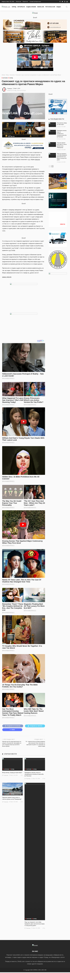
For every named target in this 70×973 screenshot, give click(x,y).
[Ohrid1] (35, 945)
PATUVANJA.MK (50, 7)
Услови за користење (35, 1)
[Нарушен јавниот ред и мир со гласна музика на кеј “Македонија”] (12, 789)
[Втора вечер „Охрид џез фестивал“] (12, 764)
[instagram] (65, 1)
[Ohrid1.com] (6, 7)
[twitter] (62, 1)
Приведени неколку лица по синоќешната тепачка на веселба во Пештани (34, 774)
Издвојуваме (31, 7)
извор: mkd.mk (6, 277)
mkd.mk (37, 159)
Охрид (14, 7)
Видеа (59, 7)
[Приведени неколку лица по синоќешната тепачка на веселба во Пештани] (35, 764)
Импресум (18, 1)
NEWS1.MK (40, 7)
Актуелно (6, 769)
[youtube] (67, 1)
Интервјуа (21, 7)
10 (44, 778)
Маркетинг (25, 1)
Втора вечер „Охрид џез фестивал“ (12, 772)
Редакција (9, 88)
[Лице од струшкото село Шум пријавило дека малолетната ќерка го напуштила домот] (35, 851)
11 (44, 928)
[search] (66, 6)
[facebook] (60, 1)
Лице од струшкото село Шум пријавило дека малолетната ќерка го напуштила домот (34, 923)
